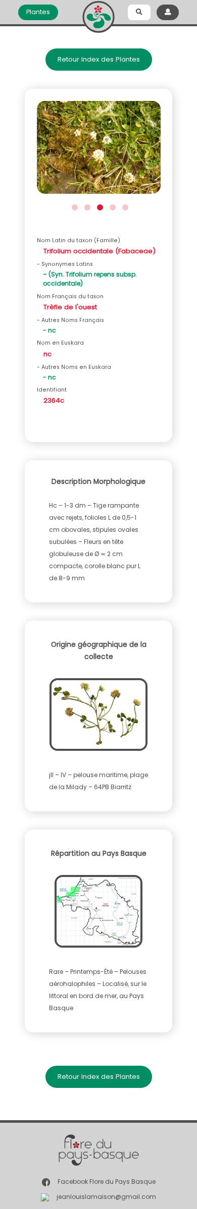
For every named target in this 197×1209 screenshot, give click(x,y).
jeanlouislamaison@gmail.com (106, 1196)
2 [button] (86, 206)
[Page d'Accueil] (98, 15)
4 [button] (111, 206)
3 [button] (99, 206)
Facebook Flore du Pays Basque (107, 1181)
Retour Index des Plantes (99, 59)
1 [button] (73, 206)
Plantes (38, 12)
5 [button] (124, 206)
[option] (99, 150)
